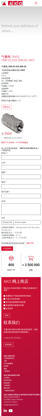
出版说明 (7, 385)
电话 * (3, 182)
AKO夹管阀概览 (22, 142)
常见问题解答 (8, 363)
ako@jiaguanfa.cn (11, 405)
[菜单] (36, 3)
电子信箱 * (5, 192)
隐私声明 (30, 243)
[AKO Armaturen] (13, 3)
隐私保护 (7, 388)
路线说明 (7, 383)
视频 (5, 369)
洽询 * (3, 201)
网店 (7, 315)
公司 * (3, 163)
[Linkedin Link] (5, 411)
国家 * (3, 172)
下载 (5, 361)
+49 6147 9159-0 (10, 402)
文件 (3, 218)
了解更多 (7, 371)
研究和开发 (8, 380)
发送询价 (8, 248)
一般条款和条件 (9, 390)
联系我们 (8, 344)
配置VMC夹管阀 (7, 142)
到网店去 (6, 107)
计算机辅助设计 (9, 358)
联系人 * (4, 153)
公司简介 (7, 378)
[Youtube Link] (11, 411)
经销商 (6, 366)
